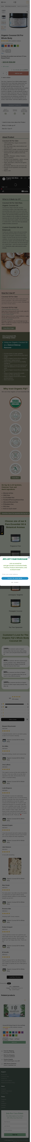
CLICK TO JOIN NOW (15, 578)
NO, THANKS (14, 582)
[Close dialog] (29, 557)
